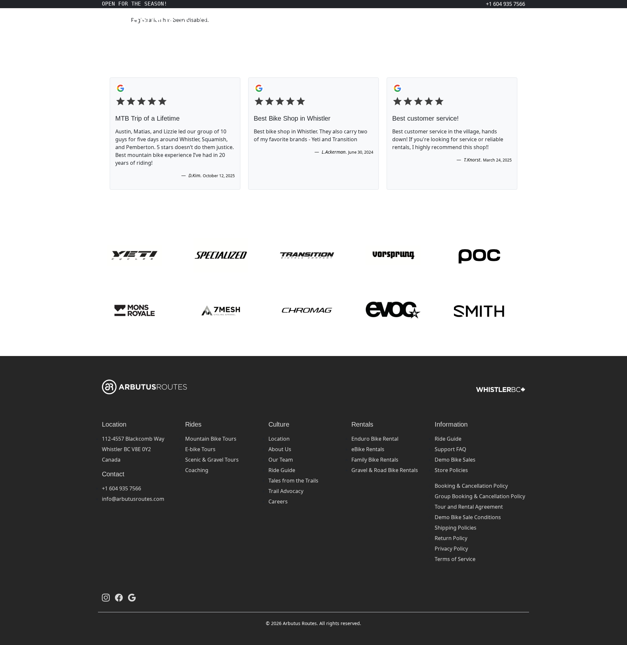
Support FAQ (450, 449)
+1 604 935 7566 (121, 488)
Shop (473, 22)
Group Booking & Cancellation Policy (480, 496)
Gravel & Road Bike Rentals (384, 470)
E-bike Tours (200, 449)
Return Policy (451, 538)
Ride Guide (281, 470)
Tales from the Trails (293, 480)
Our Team (280, 459)
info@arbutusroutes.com (133, 498)
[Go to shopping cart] (516, 22)
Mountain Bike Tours (210, 438)
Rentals (427, 22)
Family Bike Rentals (374, 459)
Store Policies (451, 470)
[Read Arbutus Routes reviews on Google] (132, 597)
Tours (451, 22)
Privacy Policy (451, 548)
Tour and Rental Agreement (469, 506)
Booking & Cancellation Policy (471, 485)
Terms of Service (455, 559)
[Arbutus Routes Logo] (110, 22)
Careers (278, 501)
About (495, 22)
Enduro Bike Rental (374, 438)
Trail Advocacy (285, 491)
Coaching (196, 470)
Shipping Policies (455, 527)
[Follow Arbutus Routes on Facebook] (119, 597)
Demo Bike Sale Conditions (468, 517)
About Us (279, 449)
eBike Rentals (367, 449)
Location (279, 438)
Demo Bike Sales (455, 459)
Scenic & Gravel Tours (212, 459)
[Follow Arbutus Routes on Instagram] (106, 597)
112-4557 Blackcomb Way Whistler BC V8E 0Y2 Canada (133, 449)
